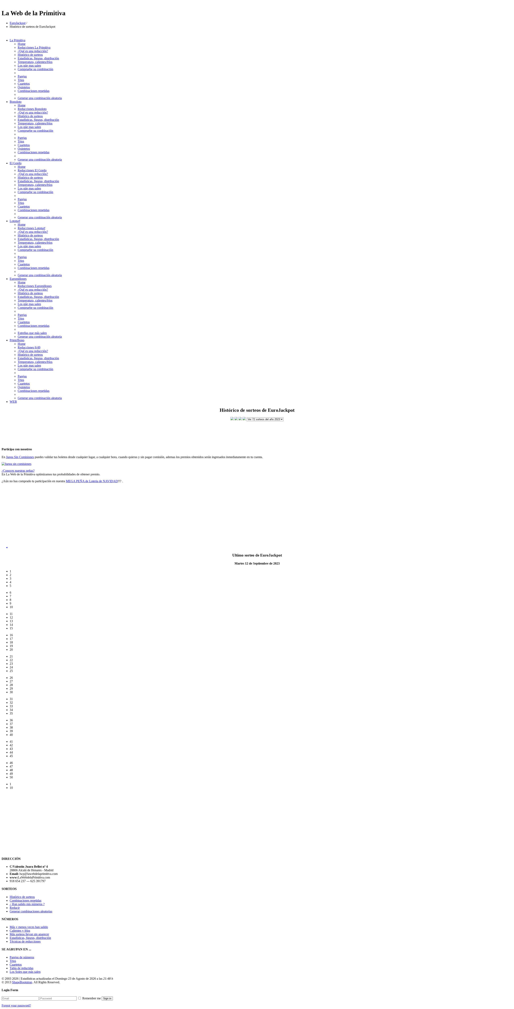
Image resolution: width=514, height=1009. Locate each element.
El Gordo (15, 163)
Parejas (22, 76)
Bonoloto (15, 101)
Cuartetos (24, 83)
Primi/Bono (17, 340)
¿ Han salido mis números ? (27, 904)
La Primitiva (17, 40)
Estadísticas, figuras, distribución (30, 938)
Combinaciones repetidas (33, 91)
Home (21, 44)
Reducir (15, 907)
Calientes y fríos (20, 930)
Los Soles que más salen (25, 971)
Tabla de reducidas (21, 968)
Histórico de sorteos (30, 54)
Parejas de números (22, 957)
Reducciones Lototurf (31, 228)
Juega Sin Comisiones (20, 457)
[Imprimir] (244, 419)
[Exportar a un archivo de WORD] (240, 419)
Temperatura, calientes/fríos (35, 62)
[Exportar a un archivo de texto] (232, 419)
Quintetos (24, 87)
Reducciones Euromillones (35, 286)
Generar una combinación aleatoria (40, 98)
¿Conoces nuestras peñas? (18, 470)
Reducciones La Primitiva (34, 47)
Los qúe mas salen (29, 65)
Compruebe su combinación (35, 69)
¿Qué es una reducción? (33, 51)
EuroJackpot (17, 23)
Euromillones (18, 278)
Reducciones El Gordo (32, 170)
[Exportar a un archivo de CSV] (236, 419)
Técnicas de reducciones (25, 941)
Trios (21, 80)
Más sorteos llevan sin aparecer (29, 934)
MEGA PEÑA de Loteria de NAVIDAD (92, 481)
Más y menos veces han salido (29, 927)
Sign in (107, 998)
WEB (13, 401)
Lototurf (15, 221)
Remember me (92, 998)
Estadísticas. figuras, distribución (38, 58)
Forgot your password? (16, 1005)
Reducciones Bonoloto (32, 109)
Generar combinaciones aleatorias (31, 911)
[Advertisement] (257, 430)
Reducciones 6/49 (29, 347)
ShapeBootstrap (22, 982)
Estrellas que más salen (32, 333)
